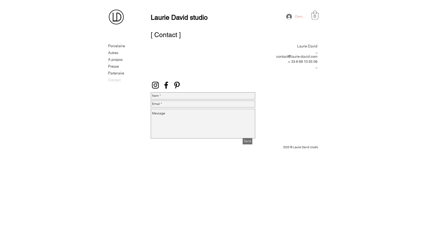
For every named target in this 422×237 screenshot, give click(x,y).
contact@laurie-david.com (296, 56)
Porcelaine (116, 46)
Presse (113, 66)
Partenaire (116, 73)
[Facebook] (166, 85)
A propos (115, 59)
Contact (114, 80)
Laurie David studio (179, 17)
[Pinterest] (177, 85)
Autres (113, 52)
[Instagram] (155, 85)
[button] (315, 15)
